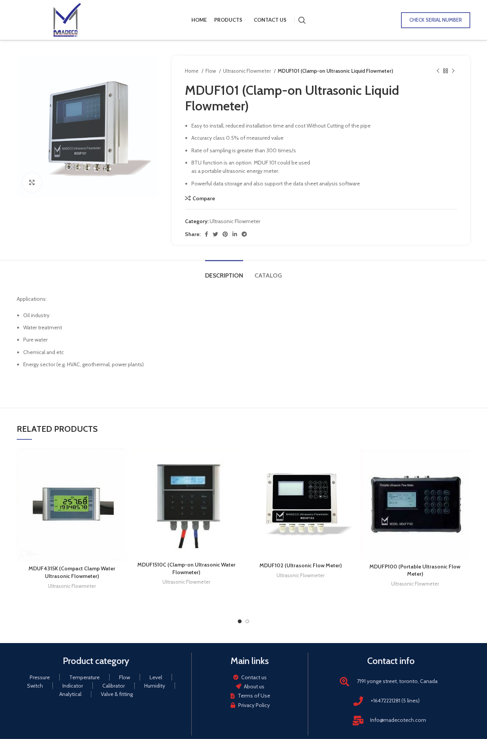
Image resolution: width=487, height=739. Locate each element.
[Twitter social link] (215, 234)
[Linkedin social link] (234, 234)
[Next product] (453, 71)
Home (192, 71)
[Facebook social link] (206, 234)
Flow (211, 71)
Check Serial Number (435, 20)
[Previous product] (438, 71)
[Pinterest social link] (225, 234)
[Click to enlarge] (31, 182)
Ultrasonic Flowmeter (247, 71)
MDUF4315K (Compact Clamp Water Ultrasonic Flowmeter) (72, 572)
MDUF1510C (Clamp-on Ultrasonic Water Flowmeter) (186, 568)
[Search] (302, 20)
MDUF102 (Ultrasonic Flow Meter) (300, 565)
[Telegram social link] (244, 234)
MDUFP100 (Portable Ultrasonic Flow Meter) (414, 570)
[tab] (224, 271)
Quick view (121, 460)
